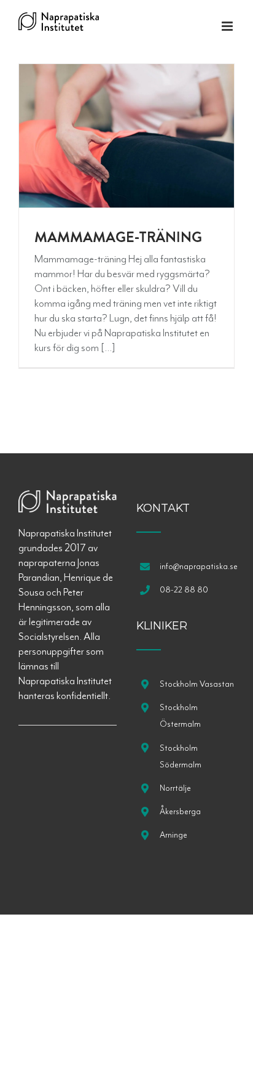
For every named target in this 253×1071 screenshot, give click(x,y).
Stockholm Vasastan (197, 684)
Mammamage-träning (118, 237)
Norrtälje (175, 788)
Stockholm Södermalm (180, 756)
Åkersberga (180, 811)
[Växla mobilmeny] (228, 26)
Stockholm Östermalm (180, 715)
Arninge (173, 835)
